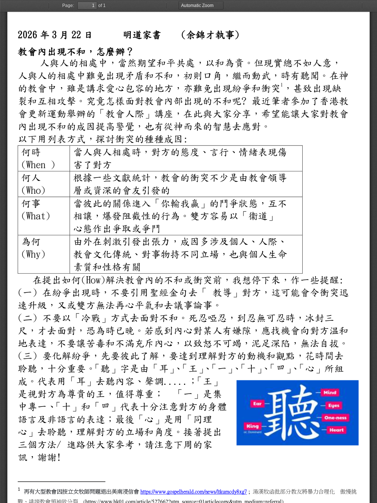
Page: (68, 5)
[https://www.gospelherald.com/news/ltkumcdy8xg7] (193, 490)
